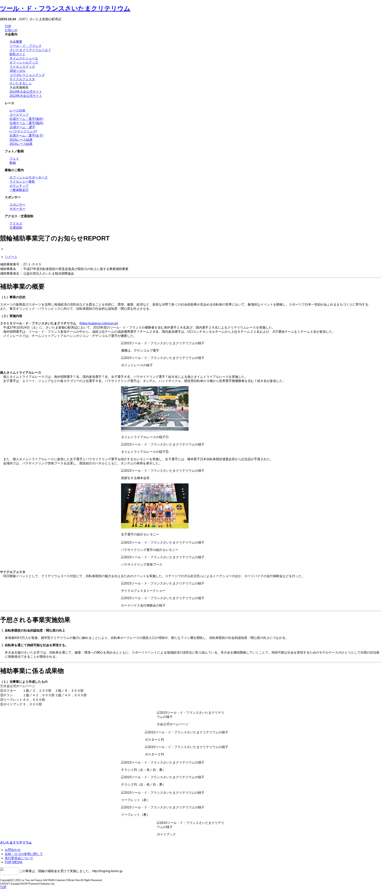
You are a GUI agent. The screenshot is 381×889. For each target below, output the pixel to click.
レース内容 (17, 110)
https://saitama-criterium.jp (98, 323)
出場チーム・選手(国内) (26, 123)
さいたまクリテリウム (16, 842)
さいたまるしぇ (21, 83)
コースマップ (19, 114)
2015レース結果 (21, 139)
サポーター (17, 208)
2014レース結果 (21, 144)
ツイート (11, 256)
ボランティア (19, 185)
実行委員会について (19, 858)
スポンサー (17, 204)
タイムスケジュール (24, 58)
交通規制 (16, 227)
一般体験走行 (19, 190)
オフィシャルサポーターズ (29, 177)
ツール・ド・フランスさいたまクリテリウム (65, 8)
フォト (14, 158)
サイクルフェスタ (22, 79)
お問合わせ (13, 849)
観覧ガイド (17, 54)
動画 (13, 162)
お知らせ (11, 30)
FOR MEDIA (13, 862)
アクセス (16, 223)
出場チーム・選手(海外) (26, 119)
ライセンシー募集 (22, 181)
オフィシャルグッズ (24, 62)
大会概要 (16, 41)
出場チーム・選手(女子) (26, 135)
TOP (8, 26)
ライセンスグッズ (22, 66)
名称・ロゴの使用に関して (24, 854)
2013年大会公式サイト (26, 95)
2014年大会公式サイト (26, 91)
